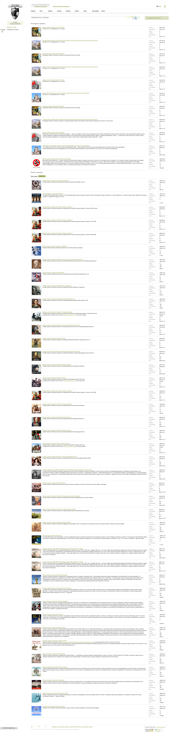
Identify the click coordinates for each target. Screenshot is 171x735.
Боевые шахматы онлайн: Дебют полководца (54, 482)
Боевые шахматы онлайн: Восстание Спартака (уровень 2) (57, 233)
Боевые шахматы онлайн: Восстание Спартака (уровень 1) (57, 390)
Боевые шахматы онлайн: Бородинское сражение (55, 601)
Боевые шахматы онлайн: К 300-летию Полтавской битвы (57, 404)
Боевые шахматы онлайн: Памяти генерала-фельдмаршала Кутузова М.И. (61, 351)
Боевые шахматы (41, 6)
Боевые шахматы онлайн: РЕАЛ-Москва (53, 193)
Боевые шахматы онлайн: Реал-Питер (52, 535)
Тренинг (77, 10)
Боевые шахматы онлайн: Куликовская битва (54, 338)
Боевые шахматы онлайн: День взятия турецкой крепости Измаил (59, 509)
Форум (103, 10)
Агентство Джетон (161, 727)
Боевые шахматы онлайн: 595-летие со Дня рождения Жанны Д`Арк (60, 456)
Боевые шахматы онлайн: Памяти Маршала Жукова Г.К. (57, 417)
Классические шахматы (61, 6)
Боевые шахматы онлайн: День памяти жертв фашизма (57, 158)
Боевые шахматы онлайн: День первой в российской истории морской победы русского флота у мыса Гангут (70, 40)
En (160, 6)
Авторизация (150, 17)
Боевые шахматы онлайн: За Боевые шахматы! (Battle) (56, 522)
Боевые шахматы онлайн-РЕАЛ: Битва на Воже (54, 640)
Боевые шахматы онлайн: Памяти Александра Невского (57, 430)
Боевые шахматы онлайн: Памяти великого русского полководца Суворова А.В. (63, 259)
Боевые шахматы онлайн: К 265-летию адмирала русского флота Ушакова (61, 496)
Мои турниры (34, 176)
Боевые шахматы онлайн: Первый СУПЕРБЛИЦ (55, 246)
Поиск (85, 10)
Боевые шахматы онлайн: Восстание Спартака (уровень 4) (57, 206)
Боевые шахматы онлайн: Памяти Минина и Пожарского (57, 285)
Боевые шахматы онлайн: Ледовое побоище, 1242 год (56, 443)
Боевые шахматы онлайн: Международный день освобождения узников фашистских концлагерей (67, 469)
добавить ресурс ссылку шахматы (71, 729)
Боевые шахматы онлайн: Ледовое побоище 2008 (55, 693)
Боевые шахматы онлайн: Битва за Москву (53, 680)
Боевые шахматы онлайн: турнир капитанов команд (56, 180)
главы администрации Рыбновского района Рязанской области (78, 642)
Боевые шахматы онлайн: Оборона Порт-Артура (55, 666)
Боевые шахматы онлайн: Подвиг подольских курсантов (57, 588)
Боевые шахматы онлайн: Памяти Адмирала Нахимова (57, 364)
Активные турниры (11, 27)
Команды (68, 10)
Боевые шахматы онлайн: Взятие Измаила (53, 272)
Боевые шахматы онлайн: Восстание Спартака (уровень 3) (57, 220)
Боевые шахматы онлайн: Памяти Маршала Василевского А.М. (59, 298)
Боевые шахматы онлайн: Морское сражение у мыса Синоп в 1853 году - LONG (63, 561)
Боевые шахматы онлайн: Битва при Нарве (53, 27)
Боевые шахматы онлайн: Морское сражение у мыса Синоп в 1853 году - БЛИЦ (63, 548)
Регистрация (157, 17)
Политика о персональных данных (60, 726)
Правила (33, 10)
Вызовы (50, 10)
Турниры (59, 10)
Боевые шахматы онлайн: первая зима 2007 (54, 706)
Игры (41, 10)
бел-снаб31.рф (58, 729)
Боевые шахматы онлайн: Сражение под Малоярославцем (57, 312)
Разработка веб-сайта (150, 727)
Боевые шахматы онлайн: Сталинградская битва (55, 574)
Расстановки (95, 10)
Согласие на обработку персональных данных (81, 726)
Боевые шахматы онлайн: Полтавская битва (54, 653)
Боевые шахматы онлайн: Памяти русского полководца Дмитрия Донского (61, 325)
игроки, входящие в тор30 (69, 315)
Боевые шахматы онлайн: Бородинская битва (54, 377)
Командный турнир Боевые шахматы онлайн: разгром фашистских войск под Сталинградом (66, 93)
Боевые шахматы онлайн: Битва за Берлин (53, 79)
